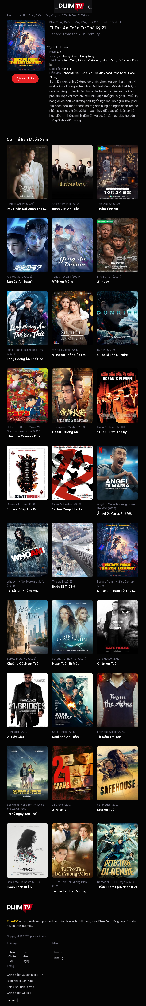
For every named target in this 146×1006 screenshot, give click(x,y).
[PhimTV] (20, 908)
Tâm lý (82, 60)
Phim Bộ (57, 958)
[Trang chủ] (72, 7)
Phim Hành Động (26, 956)
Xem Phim (27, 78)
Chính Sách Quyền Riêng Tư (25, 974)
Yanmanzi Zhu (70, 72)
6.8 (59, 51)
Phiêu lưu (94, 60)
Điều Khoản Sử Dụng (20, 981)
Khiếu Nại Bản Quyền (20, 987)
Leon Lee (86, 72)
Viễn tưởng (109, 60)
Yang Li (66, 68)
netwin (11, 1000)
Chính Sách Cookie (19, 993)
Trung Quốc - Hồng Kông (78, 56)
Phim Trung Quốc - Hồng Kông (39, 15)
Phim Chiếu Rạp (12, 956)
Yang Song (120, 72)
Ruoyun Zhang (103, 72)
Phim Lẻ (57, 952)
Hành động (69, 60)
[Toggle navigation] (56, 7)
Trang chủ (12, 15)
